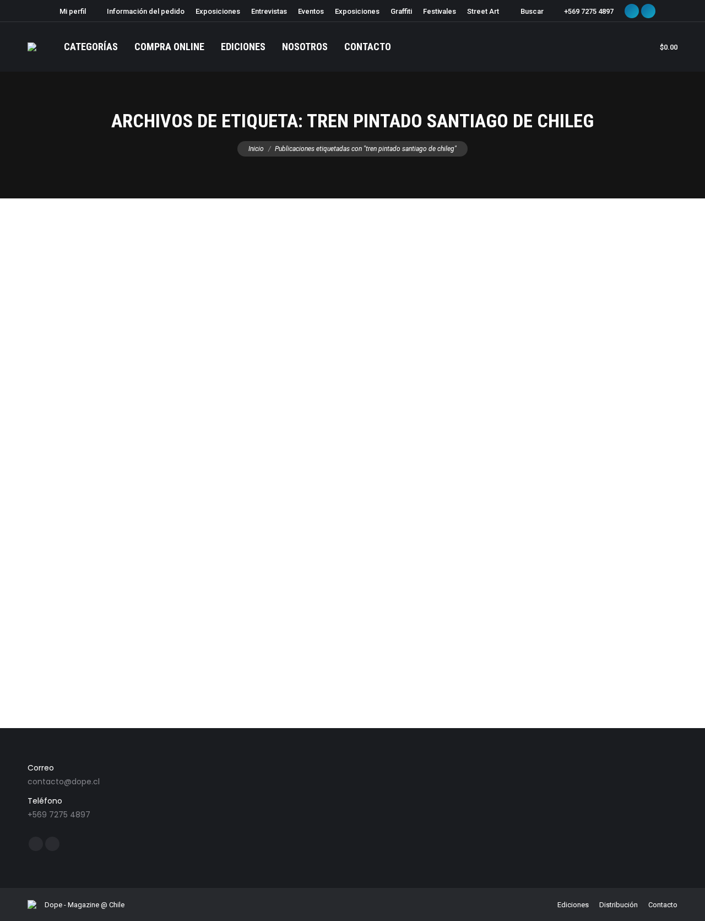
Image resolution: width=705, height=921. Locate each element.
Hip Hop (79, 635)
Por (116, 635)
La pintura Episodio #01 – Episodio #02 (130, 614)
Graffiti (52, 635)
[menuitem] (68, 11)
